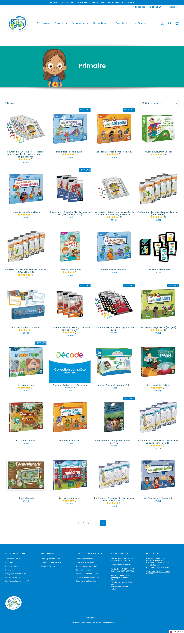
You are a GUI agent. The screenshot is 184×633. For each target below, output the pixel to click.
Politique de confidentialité (87, 577)
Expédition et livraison (85, 562)
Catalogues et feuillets (50, 559)
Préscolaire (43, 23)
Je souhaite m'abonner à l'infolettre (158, 572)
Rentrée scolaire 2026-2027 (17, 581)
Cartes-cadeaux (12, 577)
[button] (24, 159)
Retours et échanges (84, 570)
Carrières (9, 562)
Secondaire (79, 23)
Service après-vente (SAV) (87, 566)
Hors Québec (139, 23)
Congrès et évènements (15, 574)
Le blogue (140, 7)
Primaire (59, 23)
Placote (120, 23)
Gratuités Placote (48, 566)
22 (95, 523)
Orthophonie (101, 23)
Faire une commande (85, 559)
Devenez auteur (12, 566)
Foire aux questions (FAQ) (87, 574)
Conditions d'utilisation (86, 581)
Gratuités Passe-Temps (51, 562)
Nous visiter (10, 570)
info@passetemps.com (121, 565)
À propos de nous (12, 559)
